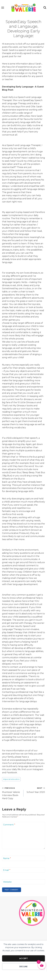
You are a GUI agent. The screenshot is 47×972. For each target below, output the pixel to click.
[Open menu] (2, 7)
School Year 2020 (36, 790)
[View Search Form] (45, 7)
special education (11, 779)
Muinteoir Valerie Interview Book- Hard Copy (11, 793)
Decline (23, 966)
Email (6, 870)
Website (7, 882)
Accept (23, 958)
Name (7, 858)
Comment (9, 824)
